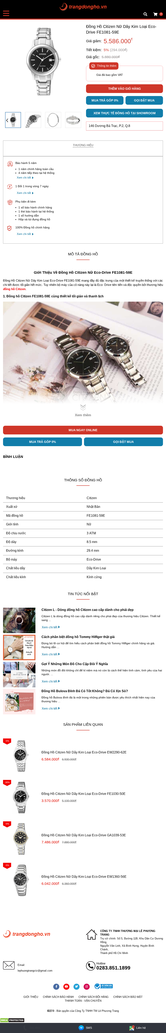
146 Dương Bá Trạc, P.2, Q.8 (109, 126)
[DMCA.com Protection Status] (12, 1021)
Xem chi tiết (24, 177)
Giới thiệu (30, 996)
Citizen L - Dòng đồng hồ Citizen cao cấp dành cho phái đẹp (88, 610)
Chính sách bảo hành (58, 996)
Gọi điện (34, 1027)
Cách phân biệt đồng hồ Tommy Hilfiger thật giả (78, 637)
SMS (88, 1027)
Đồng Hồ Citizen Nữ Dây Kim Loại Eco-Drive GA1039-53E (84, 835)
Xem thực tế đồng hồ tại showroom (125, 113)
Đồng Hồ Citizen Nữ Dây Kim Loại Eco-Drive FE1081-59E (121, 29)
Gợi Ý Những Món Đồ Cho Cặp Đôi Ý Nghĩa (75, 664)
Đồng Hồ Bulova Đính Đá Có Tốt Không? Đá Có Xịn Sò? (85, 691)
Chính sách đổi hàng (94, 996)
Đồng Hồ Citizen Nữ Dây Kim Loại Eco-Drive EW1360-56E (84, 876)
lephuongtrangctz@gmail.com (35, 970)
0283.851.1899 (113, 968)
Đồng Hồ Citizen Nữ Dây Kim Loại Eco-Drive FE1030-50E (84, 793)
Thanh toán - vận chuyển (83, 1000)
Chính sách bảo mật (128, 996)
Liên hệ (140, 1027)
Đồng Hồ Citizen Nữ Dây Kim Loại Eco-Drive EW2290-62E (84, 752)
